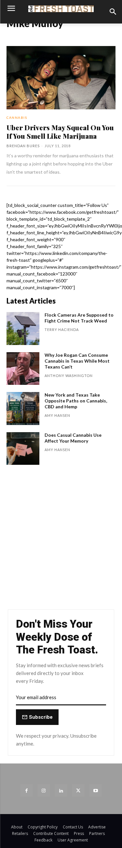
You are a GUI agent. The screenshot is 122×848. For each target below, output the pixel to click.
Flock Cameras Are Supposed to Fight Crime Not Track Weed (79, 317)
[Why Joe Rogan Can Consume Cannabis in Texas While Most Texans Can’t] (23, 368)
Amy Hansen (57, 415)
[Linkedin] (61, 790)
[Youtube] (95, 790)
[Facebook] (26, 790)
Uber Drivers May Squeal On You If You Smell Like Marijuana (60, 131)
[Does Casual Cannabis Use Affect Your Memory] (23, 448)
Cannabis (17, 117)
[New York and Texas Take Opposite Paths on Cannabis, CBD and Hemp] (23, 408)
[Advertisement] (61, 540)
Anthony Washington (69, 375)
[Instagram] (43, 790)
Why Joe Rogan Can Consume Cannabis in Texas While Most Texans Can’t (77, 360)
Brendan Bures (23, 146)
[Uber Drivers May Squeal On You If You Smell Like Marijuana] (61, 77)
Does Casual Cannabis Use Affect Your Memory (73, 438)
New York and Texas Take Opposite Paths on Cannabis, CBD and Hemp (76, 400)
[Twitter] (78, 790)
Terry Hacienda (62, 329)
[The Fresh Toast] (61, 9)
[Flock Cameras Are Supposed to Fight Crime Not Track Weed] (23, 328)
